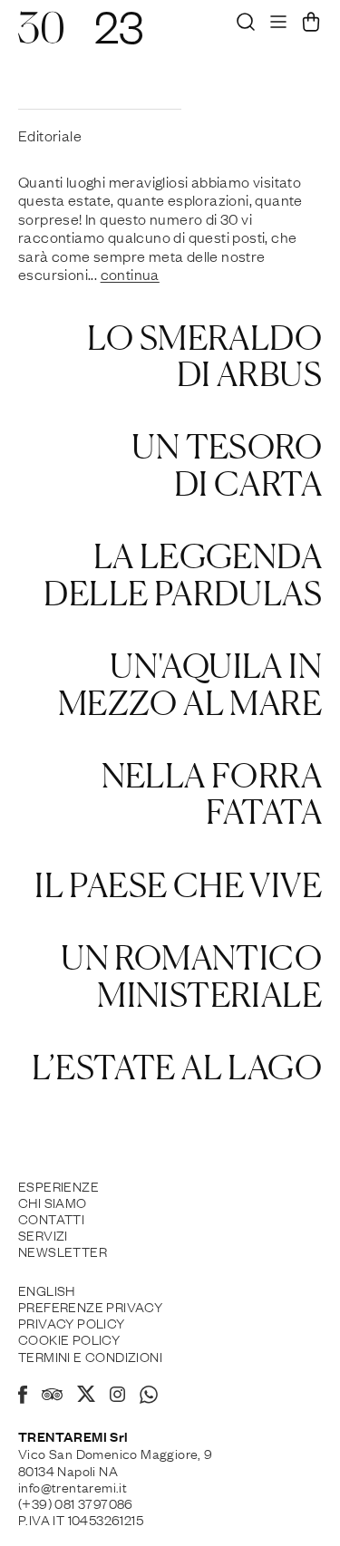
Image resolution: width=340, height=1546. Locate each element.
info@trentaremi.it (72, 1486)
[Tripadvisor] (52, 1396)
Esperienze (58, 1185)
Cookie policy (69, 1338)
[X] (86, 1396)
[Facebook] (22, 1397)
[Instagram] (117, 1396)
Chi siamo (52, 1202)
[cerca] (246, 26)
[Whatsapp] (149, 1397)
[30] (40, 36)
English (46, 1290)
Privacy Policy (71, 1322)
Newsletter (62, 1251)
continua (130, 274)
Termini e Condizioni (90, 1356)
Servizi (43, 1234)
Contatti (51, 1218)
